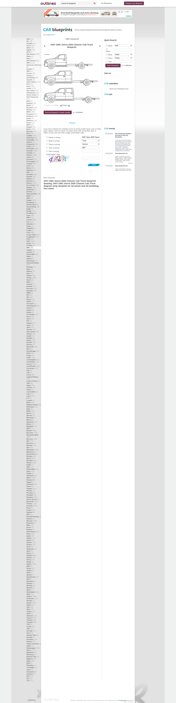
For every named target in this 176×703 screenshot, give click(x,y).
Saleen (30, 538)
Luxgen (30, 400)
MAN (30, 411)
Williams (31, 659)
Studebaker (32, 592)
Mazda (31, 431)
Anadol (30, 69)
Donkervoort (32, 205)
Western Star (32, 657)
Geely (30, 243)
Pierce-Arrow (32, 499)
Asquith (30, 80)
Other (30, 478)
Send (94, 165)
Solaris (30, 570)
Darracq (30, 181)
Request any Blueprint (134, 3)
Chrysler (31, 151)
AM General (32, 61)
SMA (29, 566)
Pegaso (31, 488)
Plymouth (32, 501)
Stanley (30, 583)
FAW (30, 217)
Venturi (30, 642)
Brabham (32, 116)
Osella (30, 473)
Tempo (30, 611)
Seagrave (31, 549)
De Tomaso (32, 185)
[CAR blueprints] (57, 29)
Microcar (31, 443)
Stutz (30, 594)
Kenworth (31, 347)
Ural (29, 633)
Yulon (29, 670)
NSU (30, 467)
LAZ (29, 370)
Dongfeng (31, 202)
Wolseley (31, 665)
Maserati (32, 422)
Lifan (29, 383)
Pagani (30, 482)
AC (29, 41)
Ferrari (31, 220)
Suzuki (31, 603)
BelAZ (30, 105)
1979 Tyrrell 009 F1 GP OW (122, 169)
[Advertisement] (88, 20)
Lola (29, 394)
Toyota (31, 618)
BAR (29, 101)
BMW (30, 112)
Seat (30, 551)
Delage (30, 187)
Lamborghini (33, 360)
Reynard (31, 523)
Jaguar (30, 323)
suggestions (50, 35)
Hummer (31, 288)
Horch (30, 280)
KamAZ (31, 342)
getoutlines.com (120, 141)
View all (130, 163)
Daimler (31, 176)
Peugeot (31, 497)
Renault (31, 521)
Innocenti (31, 304)
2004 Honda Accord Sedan (122, 161)
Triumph (31, 622)
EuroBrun (31, 213)
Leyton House (33, 381)
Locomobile (32, 392)
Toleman (31, 616)
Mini (29, 448)
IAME (29, 293)
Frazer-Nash (33, 235)
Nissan (31, 463)
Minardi (31, 445)
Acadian (31, 43)
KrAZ (30, 353)
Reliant (30, 519)
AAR (29, 39)
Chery (30, 146)
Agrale (30, 50)
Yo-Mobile (31, 667)
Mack (30, 402)
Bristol (30, 123)
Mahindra (31, 407)
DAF (29, 172)
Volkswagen (33, 648)
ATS (29, 84)
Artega (30, 75)
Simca (30, 560)
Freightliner (32, 237)
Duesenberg (32, 207)
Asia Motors (32, 78)
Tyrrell (30, 626)
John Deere (32, 332)
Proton (30, 510)
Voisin (30, 646)
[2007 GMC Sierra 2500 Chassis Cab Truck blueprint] (72, 103)
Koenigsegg (32, 351)
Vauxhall (31, 639)
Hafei (29, 256)
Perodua (31, 493)
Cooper (31, 164)
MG (30, 441)
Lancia (31, 364)
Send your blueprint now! (118, 89)
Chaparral (32, 144)
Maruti (30, 420)
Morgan (31, 456)
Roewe (30, 529)
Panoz (30, 486)
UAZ (29, 629)
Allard (29, 56)
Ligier (30, 385)
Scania (30, 545)
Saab (30, 536)
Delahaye (31, 189)
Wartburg (31, 654)
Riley (30, 525)
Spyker (30, 575)
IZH (29, 321)
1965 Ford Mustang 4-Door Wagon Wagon (122, 157)
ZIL (29, 678)
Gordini (30, 252)
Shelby (30, 557)
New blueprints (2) (121, 166)
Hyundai (31, 291)
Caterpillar (32, 140)
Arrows (30, 73)
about (113, 30)
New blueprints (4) (121, 153)
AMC (30, 63)
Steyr (30, 590)
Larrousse (32, 368)
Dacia (30, 168)
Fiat (30, 222)
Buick (30, 129)
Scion (29, 547)
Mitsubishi (32, 450)
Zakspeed (31, 672)
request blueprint (86, 30)
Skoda (31, 564)
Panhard (31, 484)
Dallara (30, 179)
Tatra (30, 609)
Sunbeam (31, 598)
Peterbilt (31, 495)
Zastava (30, 674)
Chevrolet (32, 148)
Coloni (30, 157)
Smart (30, 568)
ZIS (29, 680)
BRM (30, 125)
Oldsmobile (32, 469)
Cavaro (30, 142)
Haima (30, 259)
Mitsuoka (31, 452)
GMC (29, 248)
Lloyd (29, 390)
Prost (29, 508)
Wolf (29, 663)
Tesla (29, 613)
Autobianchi (32, 93)
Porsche (31, 506)
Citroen (31, 155)
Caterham (31, 138)
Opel (30, 471)
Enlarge (64, 105)
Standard (31, 581)
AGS (29, 52)
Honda (31, 278)
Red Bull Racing (33, 516)
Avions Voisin (32, 95)
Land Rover (33, 366)
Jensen (31, 329)
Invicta (30, 308)
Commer (31, 159)
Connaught (32, 161)
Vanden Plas (32, 635)
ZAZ (29, 676)
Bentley (31, 110)
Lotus (30, 396)
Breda (30, 118)
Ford (30, 233)
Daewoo (31, 170)
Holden (30, 276)
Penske (30, 491)
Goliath (30, 250)
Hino (30, 273)
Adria (30, 48)
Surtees (30, 601)
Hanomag (31, 261)
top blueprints (105, 30)
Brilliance (31, 120)
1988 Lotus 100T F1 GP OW (123, 170)
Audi (30, 86)
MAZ (30, 428)
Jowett (30, 336)
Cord (30, 166)
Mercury (31, 439)
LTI (28, 398)
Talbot (30, 605)
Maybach (31, 426)
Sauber (31, 542)
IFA (29, 295)
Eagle (29, 209)
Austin (31, 88)
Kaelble (30, 338)
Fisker (30, 226)
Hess (29, 269)
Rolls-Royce (32, 532)
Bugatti (30, 127)
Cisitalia (30, 153)
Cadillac (31, 136)
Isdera (30, 312)
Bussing (31, 131)
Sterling (30, 585)
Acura (30, 45)
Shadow (31, 555)
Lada (30, 357)
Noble (30, 465)
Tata (29, 607)
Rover (30, 534)
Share (56, 105)
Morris (30, 458)
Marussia (31, 418)
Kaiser (30, 340)
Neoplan (31, 460)
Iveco (30, 319)
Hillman (30, 271)
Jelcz (30, 327)
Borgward (31, 114)
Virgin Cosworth (33, 644)
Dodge (31, 200)
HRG (29, 282)
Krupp (30, 355)
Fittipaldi (30, 228)
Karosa (30, 345)
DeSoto (31, 192)
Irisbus (30, 310)
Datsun (31, 183)
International (33, 306)
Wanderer (31, 652)
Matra (30, 424)
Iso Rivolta (32, 314)
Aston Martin (33, 82)
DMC (29, 198)
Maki (29, 409)
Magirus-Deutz (33, 405)
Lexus (30, 375)
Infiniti (30, 301)
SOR (29, 573)
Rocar (30, 527)
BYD (29, 133)
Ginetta (30, 245)
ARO (29, 71)
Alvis (29, 58)
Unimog (31, 631)
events (96, 30)
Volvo (30, 650)
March (30, 413)
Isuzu (30, 316)
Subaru (31, 596)
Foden (30, 230)
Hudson (30, 284)
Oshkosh (31, 476)
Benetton (31, 108)
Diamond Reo (33, 194)
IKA (29, 297)
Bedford (31, 103)
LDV (29, 373)
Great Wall (32, 254)
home (77, 30)
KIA (29, 349)
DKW (30, 196)
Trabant (31, 620)
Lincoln (30, 387)
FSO (30, 239)
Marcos (30, 415)
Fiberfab (30, 224)
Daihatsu (31, 174)
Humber (31, 286)
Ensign (30, 211)
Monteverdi (32, 454)
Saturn (30, 540)
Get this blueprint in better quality (57, 112)
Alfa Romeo (33, 54)
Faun (30, 215)
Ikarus (30, 299)
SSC (29, 579)
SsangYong (32, 577)
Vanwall (30, 637)
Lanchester (32, 362)
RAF (29, 514)
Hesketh (30, 267)
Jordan (30, 334)
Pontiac (31, 504)
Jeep (30, 325)
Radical (30, 512)
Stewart (30, 588)
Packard (30, 480)
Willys (30, 661)
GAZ (30, 241)
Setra (30, 553)
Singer (30, 562)
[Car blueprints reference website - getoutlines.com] (48, 3)
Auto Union (32, 90)
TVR (29, 624)
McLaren (32, 433)
